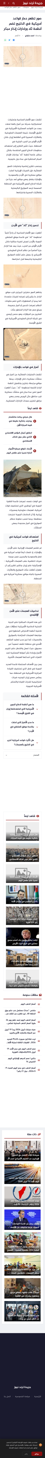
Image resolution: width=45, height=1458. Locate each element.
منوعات (26, 7)
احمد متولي (29, 35)
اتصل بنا (7, 1396)
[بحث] (14, 3)
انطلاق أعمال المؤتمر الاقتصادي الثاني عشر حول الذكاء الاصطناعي (18, 437)
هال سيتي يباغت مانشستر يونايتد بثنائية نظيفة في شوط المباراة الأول (20, 421)
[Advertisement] (22, 92)
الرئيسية (37, 1396)
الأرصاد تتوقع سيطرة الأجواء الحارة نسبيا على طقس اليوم (19, 451)
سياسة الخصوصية (22, 1396)
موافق (37, 1454)
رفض (26, 1454)
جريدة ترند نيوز (33, 3)
